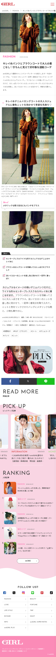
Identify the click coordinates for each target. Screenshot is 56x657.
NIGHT (32, 616)
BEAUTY (33, 599)
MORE (28, 561)
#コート (34, 331)
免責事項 (40, 648)
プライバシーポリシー (18, 648)
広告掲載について (22, 651)
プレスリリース (6, 648)
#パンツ (6, 335)
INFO (6, 622)
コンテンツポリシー (31, 648)
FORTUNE (33, 605)
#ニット (15, 335)
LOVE (6, 605)
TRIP (31, 610)
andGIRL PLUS (9, 627)
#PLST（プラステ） (20, 331)
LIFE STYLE (8, 610)
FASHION (7, 599)
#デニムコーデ (44, 331)
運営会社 (4, 651)
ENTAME (7, 616)
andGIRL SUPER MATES (38, 622)
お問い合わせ (12, 651)
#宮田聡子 (7, 331)
